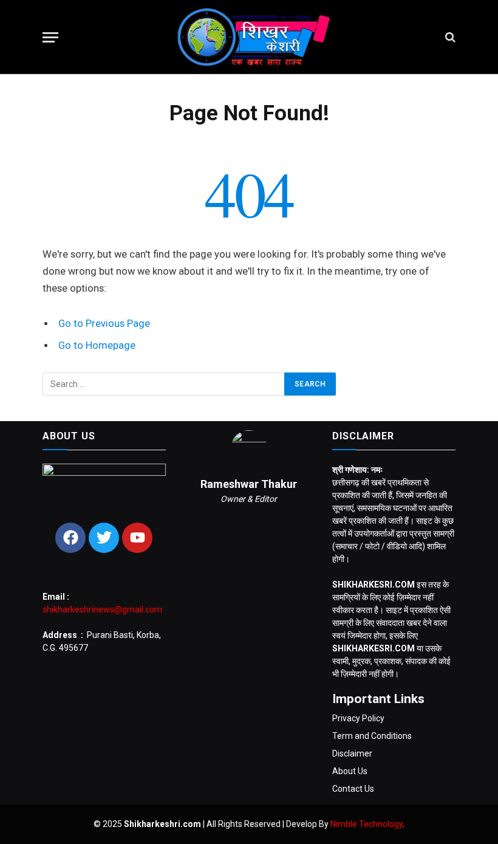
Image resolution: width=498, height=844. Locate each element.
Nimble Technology (366, 824)
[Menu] (50, 37)
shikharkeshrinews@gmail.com (102, 609)
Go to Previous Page (104, 323)
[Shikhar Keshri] (248, 37)
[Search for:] (164, 384)
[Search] (449, 37)
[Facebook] (70, 538)
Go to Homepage (96, 345)
